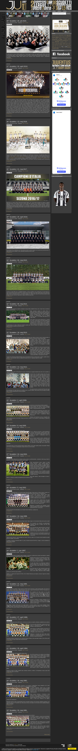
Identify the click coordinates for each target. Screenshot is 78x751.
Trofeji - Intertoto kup (55, 45)
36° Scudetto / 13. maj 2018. (17, 121)
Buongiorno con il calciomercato (57, 35)
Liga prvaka (58, 40)
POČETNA (8, 11)
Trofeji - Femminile (59, 44)
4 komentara (9, 361)
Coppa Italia (69, 35)
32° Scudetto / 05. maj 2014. (17, 304)
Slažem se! (72, 748)
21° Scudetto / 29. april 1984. (17, 648)
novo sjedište (11, 158)
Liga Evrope (54, 40)
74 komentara (9, 60)
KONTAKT (59, 11)
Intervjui (60, 36)
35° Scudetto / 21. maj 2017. (17, 169)
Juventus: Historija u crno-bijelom (61, 38)
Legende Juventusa (67, 39)
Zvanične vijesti (55, 48)
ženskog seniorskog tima (11, 160)
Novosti (57, 41)
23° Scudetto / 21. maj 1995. (17, 584)
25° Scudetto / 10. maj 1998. (17, 516)
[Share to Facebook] (10, 24)
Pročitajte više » (9, 58)
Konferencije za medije (57, 39)
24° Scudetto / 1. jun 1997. (16, 550)
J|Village (67, 37)
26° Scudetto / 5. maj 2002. (16, 487)
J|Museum (63, 37)
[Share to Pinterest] (11, 24)
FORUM (42, 11)
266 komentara (9, 254)
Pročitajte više (35, 749)
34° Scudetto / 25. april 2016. (17, 217)
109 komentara (9, 163)
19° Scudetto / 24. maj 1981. (17, 710)
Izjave (57, 37)
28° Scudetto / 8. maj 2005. (16, 426)
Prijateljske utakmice (64, 41)
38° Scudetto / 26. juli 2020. (17, 21)
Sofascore (63, 107)
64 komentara (9, 513)
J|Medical (60, 37)
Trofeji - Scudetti (25, 22)
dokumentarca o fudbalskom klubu (42, 158)
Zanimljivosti (69, 47)
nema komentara (10, 394)
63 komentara (9, 211)
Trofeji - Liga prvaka (58, 46)
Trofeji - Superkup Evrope (62, 47)
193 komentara (9, 298)
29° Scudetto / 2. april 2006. (17, 400)
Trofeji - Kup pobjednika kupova (62, 45)
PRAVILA (64, 11)
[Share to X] (9, 24)
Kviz (63, 39)
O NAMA (54, 11)
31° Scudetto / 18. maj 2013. (17, 332)
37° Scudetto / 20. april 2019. (17, 66)
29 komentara (9, 329)
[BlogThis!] (8, 24)
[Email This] (7, 24)
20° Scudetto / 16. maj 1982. (17, 680)
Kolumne (69, 38)
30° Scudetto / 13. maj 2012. (17, 367)
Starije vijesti (47, 734)
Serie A (53, 42)
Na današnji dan (64, 40)
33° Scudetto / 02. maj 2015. (17, 260)
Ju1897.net (16, 744)
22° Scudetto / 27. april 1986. (17, 617)
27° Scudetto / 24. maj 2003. (17, 454)
